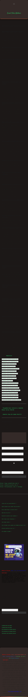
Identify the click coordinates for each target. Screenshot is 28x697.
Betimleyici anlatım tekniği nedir (10, 359)
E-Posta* (3, 451)
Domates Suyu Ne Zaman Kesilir (12, 414)
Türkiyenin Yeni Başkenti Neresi (9, 633)
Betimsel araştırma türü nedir (9, 371)
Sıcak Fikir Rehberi (14, 13)
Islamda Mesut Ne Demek (7, 625)
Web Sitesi (4, 457)
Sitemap (20, 486)
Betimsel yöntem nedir (7, 380)
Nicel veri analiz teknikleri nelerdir (11, 390)
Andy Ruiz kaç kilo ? (6, 512)
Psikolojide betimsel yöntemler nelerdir (11, 399)
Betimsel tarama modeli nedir (9, 375)
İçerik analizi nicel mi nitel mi (10, 385)
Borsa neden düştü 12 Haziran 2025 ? (10, 509)
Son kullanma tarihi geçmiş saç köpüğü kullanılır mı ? (14, 525)
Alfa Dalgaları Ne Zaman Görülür (9, 629)
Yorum (3, 431)
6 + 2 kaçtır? (5, 470)
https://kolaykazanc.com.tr (8, 486)
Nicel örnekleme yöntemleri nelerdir (10, 387)
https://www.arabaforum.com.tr (9, 483)
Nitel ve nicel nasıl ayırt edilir (10, 395)
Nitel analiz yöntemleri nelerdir (10, 392)
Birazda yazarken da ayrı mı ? (8, 528)
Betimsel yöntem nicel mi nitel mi (10, 383)
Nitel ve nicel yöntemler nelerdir (10, 397)
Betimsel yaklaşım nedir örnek (9, 378)
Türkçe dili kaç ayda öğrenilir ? (9, 503)
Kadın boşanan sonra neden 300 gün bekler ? (11, 506)
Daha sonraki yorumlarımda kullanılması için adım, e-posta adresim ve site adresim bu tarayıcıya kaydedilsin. (13, 466)
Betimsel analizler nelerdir (9, 366)
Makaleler (9, 355)
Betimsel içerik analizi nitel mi (10, 373)
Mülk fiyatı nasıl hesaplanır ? (8, 519)
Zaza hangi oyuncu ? (6, 522)
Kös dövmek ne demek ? (6, 531)
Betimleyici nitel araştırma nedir (10, 361)
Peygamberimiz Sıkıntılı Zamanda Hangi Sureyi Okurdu (12, 409)
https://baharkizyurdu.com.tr (9, 485)
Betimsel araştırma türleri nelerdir (10, 368)
